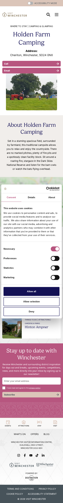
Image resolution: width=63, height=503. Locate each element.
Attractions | (44, 320)
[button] (30, 3)
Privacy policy (47, 488)
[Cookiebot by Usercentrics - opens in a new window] (46, 189)
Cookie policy (14, 494)
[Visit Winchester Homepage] (14, 14)
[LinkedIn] (44, 455)
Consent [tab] (11, 197)
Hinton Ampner (36, 327)
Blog (46, 434)
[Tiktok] (37, 455)
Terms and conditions (20, 488)
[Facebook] (25, 455)
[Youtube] (31, 455)
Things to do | (31, 320)
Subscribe (9, 394)
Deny (31, 311)
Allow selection (31, 301)
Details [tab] (31, 197)
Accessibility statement (42, 494)
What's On (20, 434)
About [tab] (51, 197)
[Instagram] (19, 455)
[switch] (55, 258)
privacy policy (34, 388)
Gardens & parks (32, 323)
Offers (35, 434)
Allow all (31, 291)
